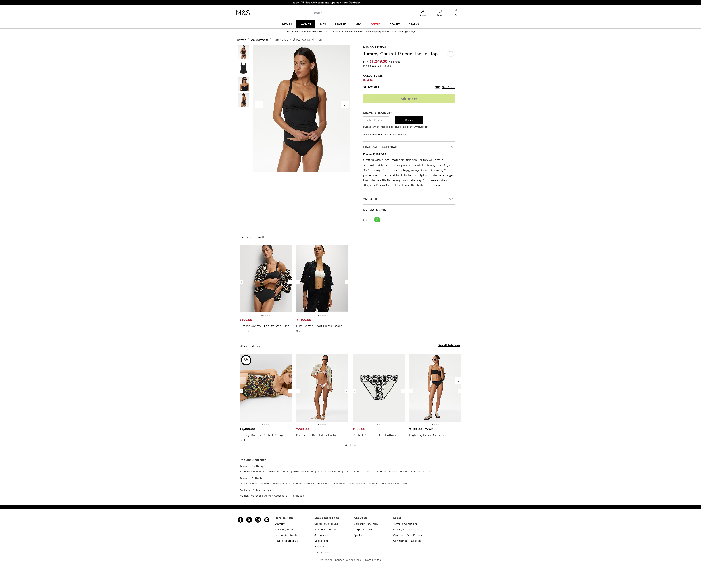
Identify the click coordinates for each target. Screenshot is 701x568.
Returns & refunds (286, 535)
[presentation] (241, 282)
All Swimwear (259, 39)
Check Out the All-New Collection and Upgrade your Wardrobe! (297, 2)
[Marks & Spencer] (243, 16)
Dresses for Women (329, 471)
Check (409, 120)
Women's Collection (252, 471)
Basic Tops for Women (331, 483)
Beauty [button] (395, 24)
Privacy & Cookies (404, 529)
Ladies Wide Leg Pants (393, 483)
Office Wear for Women (254, 483)
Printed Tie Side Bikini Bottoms (318, 435)
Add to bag (409, 99)
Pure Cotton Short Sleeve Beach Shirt (319, 328)
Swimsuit (309, 483)
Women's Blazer (398, 471)
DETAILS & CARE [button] (374, 210)
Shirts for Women (303, 471)
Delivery (280, 523)
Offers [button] (375, 24)
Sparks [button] (414, 24)
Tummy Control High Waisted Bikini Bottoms (265, 328)
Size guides (321, 535)
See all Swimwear (449, 345)
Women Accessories (276, 495)
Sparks (358, 535)
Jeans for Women (375, 471)
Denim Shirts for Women (286, 483)
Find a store (322, 552)
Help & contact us (286, 540)
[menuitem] (287, 24)
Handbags (297, 495)
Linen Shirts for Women (362, 483)
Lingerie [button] (340, 24)
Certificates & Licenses (407, 540)
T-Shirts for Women (278, 471)
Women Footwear (250, 495)
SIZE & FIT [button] (370, 199)
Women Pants (352, 471)
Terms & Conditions (405, 523)
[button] (345, 104)
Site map (319, 546)
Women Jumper (420, 471)
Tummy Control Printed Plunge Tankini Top (262, 437)
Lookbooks (321, 540)
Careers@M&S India (366, 523)
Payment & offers (325, 529)
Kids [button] (359, 24)
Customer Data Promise (408, 535)
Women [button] (306, 24)
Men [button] (323, 24)
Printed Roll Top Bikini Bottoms (375, 435)
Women (241, 39)
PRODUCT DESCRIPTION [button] (380, 147)
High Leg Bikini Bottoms (426, 435)
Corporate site (363, 529)
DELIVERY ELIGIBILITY (377, 113)
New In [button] (287, 24)
